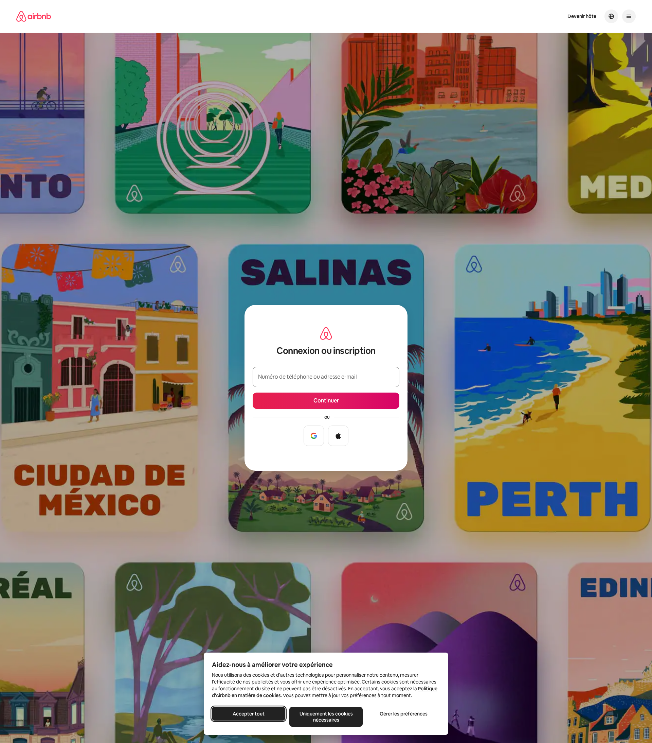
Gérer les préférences (404, 714)
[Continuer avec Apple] (338, 436)
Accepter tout (249, 714)
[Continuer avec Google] (314, 436)
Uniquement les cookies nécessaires (326, 717)
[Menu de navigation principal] (629, 16)
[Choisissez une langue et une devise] (611, 16)
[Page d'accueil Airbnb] (33, 16)
